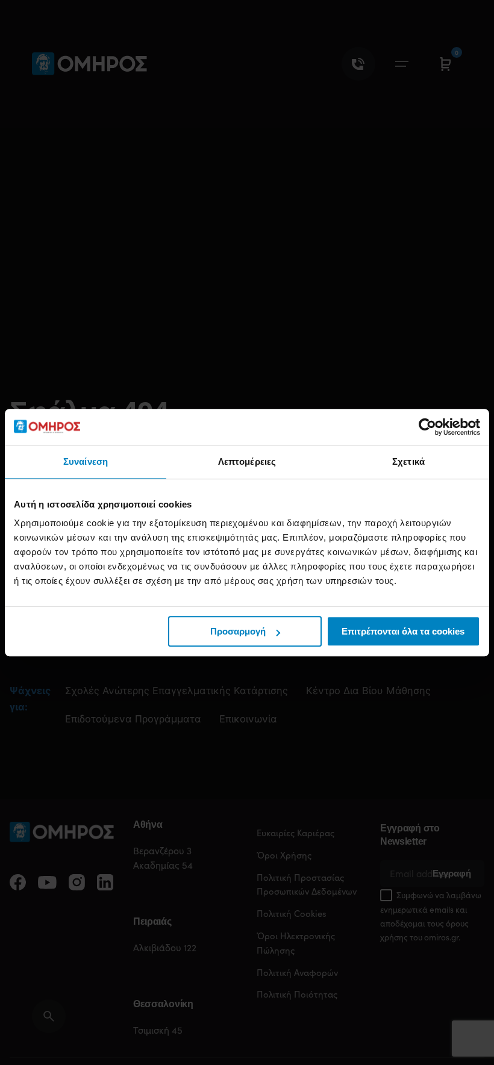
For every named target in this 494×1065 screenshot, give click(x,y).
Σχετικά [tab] (408, 461)
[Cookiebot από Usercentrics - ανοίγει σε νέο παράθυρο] (427, 427)
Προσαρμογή (238, 631)
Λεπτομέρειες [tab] (247, 461)
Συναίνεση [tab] (85, 461)
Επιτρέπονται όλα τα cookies (403, 631)
